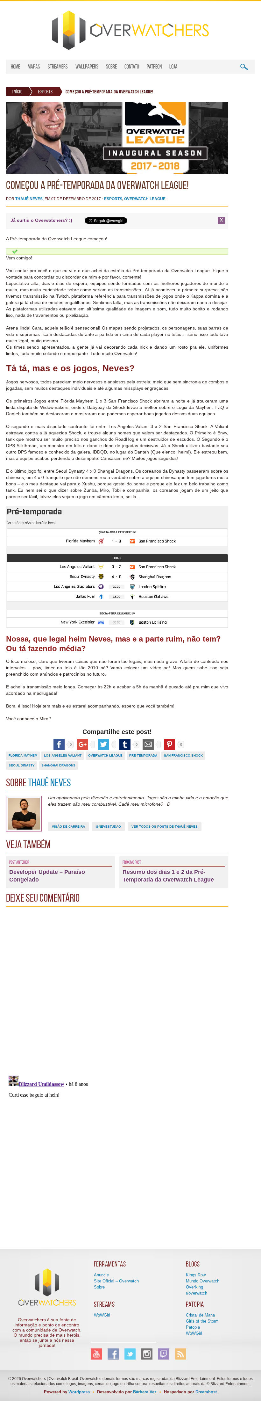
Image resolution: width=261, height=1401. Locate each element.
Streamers (58, 66)
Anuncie (101, 1275)
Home (15, 66)
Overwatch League (145, 199)
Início (17, 91)
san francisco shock (183, 755)
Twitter (130, 1354)
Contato (131, 66)
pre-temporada (143, 755)
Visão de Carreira (68, 826)
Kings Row (196, 1275)
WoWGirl (102, 1315)
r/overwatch (196, 1293)
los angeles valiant (62, 755)
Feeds (180, 1354)
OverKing (194, 1287)
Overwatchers (130, 30)
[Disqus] (117, 989)
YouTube (96, 1354)
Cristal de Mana (200, 1315)
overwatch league (105, 755)
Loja (173, 66)
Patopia (193, 1327)
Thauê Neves (29, 199)
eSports (45, 91)
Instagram (146, 1354)
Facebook (113, 1354)
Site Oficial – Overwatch (116, 1281)
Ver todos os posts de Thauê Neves (164, 826)
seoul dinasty (22, 765)
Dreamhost (206, 1392)
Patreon (154, 66)
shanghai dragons (58, 765)
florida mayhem (23, 755)
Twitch (163, 1354)
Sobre (111, 66)
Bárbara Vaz (145, 1392)
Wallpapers (86, 66)
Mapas (34, 66)
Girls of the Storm (202, 1321)
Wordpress (79, 1392)
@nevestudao (108, 826)
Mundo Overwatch (202, 1281)
